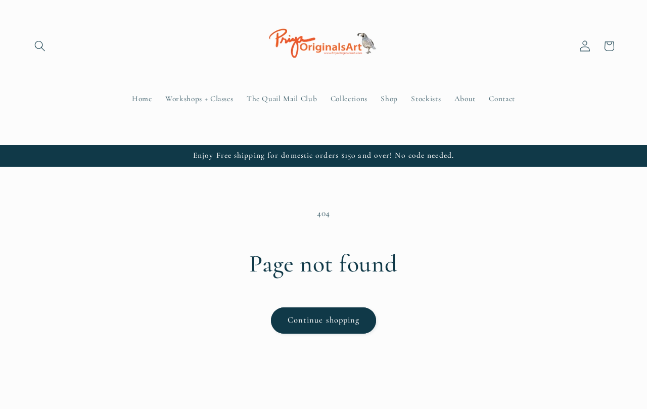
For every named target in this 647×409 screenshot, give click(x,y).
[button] (40, 46)
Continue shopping (324, 320)
